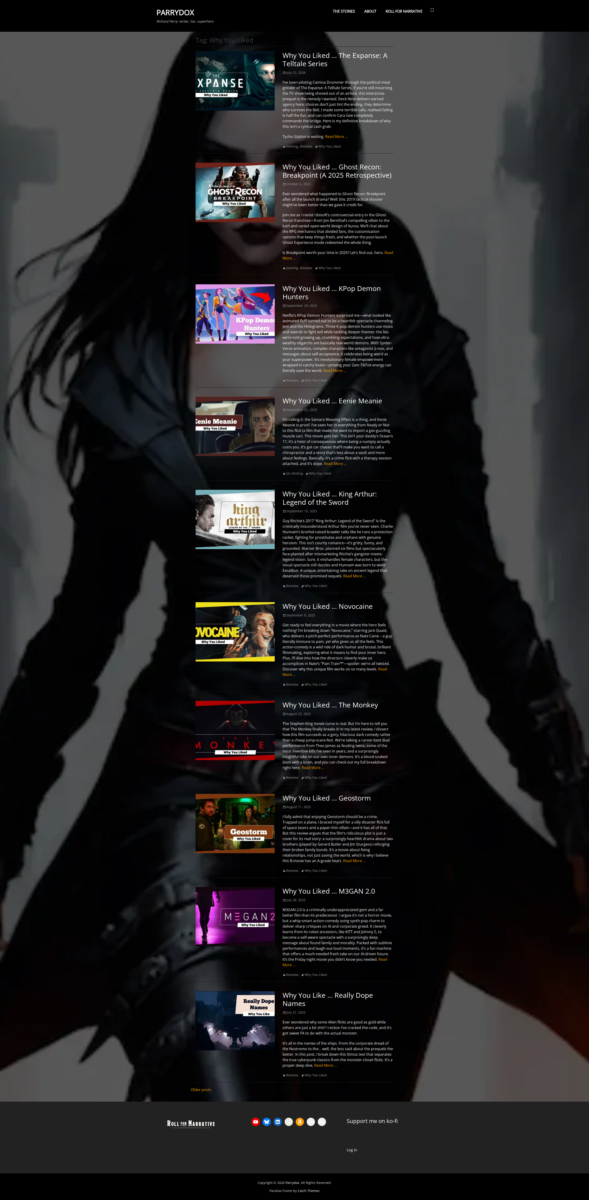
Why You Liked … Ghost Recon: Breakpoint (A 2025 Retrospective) (337, 171)
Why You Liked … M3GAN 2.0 (329, 891)
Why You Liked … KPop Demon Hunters (332, 292)
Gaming (292, 146)
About (370, 11)
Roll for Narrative (404, 11)
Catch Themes (309, 1191)
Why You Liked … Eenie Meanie (332, 400)
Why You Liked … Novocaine (328, 606)
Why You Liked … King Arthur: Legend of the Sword (330, 498)
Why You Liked (329, 146)
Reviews (306, 146)
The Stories (344, 11)
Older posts (201, 1089)
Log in (352, 1149)
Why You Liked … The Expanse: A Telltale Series (335, 59)
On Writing (294, 473)
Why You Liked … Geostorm (327, 798)
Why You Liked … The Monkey (330, 705)
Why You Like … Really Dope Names (328, 999)
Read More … (336, 136)
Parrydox (175, 12)
